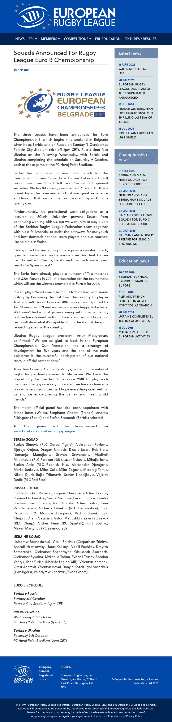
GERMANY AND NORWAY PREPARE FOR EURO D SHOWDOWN (136, 239)
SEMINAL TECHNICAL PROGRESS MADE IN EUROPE (133, 281)
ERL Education (108, 38)
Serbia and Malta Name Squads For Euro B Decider (133, 179)
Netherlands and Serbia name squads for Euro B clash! (135, 199)
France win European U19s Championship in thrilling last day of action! (136, 115)
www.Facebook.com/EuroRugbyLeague (44, 431)
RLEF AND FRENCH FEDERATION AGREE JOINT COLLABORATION (135, 300)
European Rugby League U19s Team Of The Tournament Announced (135, 91)
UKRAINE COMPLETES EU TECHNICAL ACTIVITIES (136, 318)
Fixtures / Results (141, 38)
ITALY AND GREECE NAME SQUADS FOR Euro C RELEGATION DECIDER (136, 219)
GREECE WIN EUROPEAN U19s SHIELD (136, 135)
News (20, 38)
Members (49, 38)
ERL (31, 38)
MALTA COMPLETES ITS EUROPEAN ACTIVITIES (134, 334)
